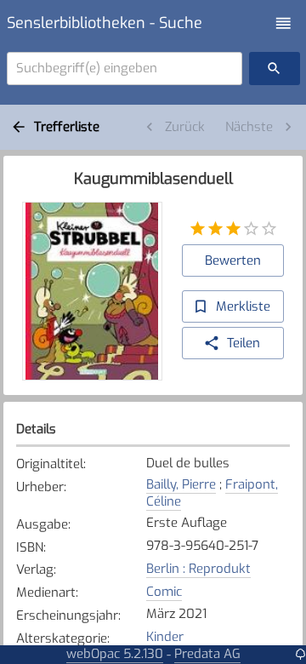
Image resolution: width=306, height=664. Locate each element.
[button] (283, 23)
